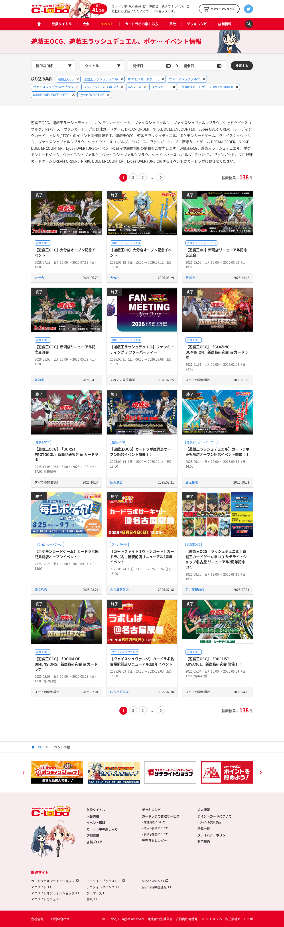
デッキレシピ (197, 23)
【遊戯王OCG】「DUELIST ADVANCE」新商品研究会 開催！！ (213, 661)
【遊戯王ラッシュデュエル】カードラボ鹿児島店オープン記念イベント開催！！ (217, 451)
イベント (107, 23)
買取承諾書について (156, 834)
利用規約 (203, 841)
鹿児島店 (116, 482)
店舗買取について (154, 822)
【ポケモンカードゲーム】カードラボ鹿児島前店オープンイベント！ (67, 554)
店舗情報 (224, 23)
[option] (79, 772)
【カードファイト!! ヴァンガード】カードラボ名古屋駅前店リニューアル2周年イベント (142, 556)
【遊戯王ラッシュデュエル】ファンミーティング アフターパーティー (142, 349)
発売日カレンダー (154, 840)
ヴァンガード (119, 545)
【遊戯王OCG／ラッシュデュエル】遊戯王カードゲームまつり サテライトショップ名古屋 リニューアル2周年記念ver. (216, 559)
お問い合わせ (60, 919)
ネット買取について (156, 828)
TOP (39, 747)
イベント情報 (96, 822)
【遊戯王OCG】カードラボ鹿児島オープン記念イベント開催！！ (140, 451)
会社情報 (37, 919)
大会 (86, 23)
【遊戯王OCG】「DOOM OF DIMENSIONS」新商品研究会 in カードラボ (66, 664)
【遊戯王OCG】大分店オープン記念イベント (65, 252)
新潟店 (190, 277)
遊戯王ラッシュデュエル (126, 243)
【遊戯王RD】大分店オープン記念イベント (141, 252)
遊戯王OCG (42, 243)
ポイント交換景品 (210, 822)
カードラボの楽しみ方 (141, 23)
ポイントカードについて (214, 816)
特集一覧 (203, 828)
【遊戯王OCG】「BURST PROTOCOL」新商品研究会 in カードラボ (66, 454)
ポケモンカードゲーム (49, 545)
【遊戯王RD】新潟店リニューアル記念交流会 (216, 252)
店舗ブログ (94, 842)
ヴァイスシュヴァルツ (124, 652)
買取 (172, 23)
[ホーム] (38, 24)
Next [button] (260, 773)
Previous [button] (23, 773)
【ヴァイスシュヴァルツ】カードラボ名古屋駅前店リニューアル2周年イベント (142, 661)
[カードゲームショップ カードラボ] (51, 11)
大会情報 (93, 816)
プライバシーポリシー (213, 835)
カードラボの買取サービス (160, 816)
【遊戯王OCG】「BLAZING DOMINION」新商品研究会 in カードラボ (216, 352)
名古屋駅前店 (119, 589)
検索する (242, 65)
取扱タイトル (62, 23)
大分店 (39, 277)
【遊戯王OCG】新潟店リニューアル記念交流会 (65, 349)
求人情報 (203, 809)
